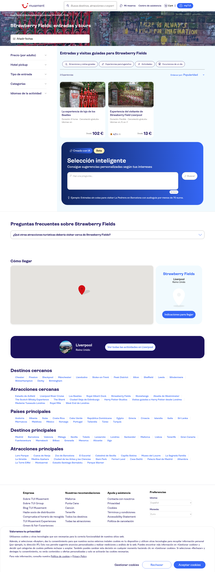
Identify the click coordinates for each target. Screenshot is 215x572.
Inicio (13, 15)
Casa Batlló (136, 459)
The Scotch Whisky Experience (32, 399)
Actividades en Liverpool (39, 15)
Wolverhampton (24, 380)
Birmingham (55, 380)
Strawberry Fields (60, 15)
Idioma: (154, 497)
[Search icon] (68, 5)
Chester (19, 377)
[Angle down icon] (41, 55)
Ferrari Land (118, 459)
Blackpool (47, 377)
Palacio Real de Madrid (160, 459)
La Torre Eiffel (22, 462)
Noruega (63, 421)
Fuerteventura (23, 440)
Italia (170, 418)
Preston (33, 377)
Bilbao (56, 440)
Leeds (161, 377)
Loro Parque (22, 455)
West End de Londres (77, 403)
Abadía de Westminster (166, 396)
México (50, 421)
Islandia (158, 418)
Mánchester (64, 377)
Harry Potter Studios (115, 399)
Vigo (109, 440)
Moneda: (154, 509)
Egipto (120, 418)
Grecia (132, 418)
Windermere (176, 377)
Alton (136, 377)
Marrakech (42, 440)
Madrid (19, 437)
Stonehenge (142, 396)
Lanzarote (100, 437)
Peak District (121, 377)
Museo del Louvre (151, 455)
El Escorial (85, 455)
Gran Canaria (188, 437)
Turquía (117, 421)
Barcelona (33, 437)
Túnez (105, 421)
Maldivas (37, 421)
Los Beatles (75, 396)
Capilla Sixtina (129, 455)
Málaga (62, 437)
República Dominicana (99, 418)
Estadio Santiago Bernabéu (67, 462)
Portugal (77, 421)
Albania (33, 418)
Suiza (45, 418)
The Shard (59, 399)
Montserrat (41, 462)
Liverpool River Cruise (52, 396)
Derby (40, 380)
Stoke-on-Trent (100, 377)
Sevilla (74, 437)
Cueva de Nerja (41, 455)
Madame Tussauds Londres (30, 403)
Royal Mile (55, 403)
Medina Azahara (40, 459)
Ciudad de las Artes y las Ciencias (72, 459)
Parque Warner (95, 462)
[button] (80, 64)
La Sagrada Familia (175, 455)
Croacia (145, 418)
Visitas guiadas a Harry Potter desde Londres (157, 399)
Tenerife (171, 437)
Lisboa (158, 437)
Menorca (83, 440)
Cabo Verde (75, 418)
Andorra (19, 418)
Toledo (86, 437)
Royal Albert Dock (96, 396)
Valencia (48, 437)
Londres (114, 437)
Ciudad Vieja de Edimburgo (84, 399)
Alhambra (182, 459)
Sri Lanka (183, 418)
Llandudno (81, 377)
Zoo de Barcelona (64, 455)
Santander (130, 437)
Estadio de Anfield (25, 396)
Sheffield (148, 377)
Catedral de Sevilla (105, 455)
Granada (69, 440)
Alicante (97, 440)
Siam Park (101, 459)
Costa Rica (59, 418)
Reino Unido (21, 15)
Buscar (191, 176)
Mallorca (145, 437)
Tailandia (92, 421)
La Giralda (21, 459)
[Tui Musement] (35, 5)
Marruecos (21, 421)
